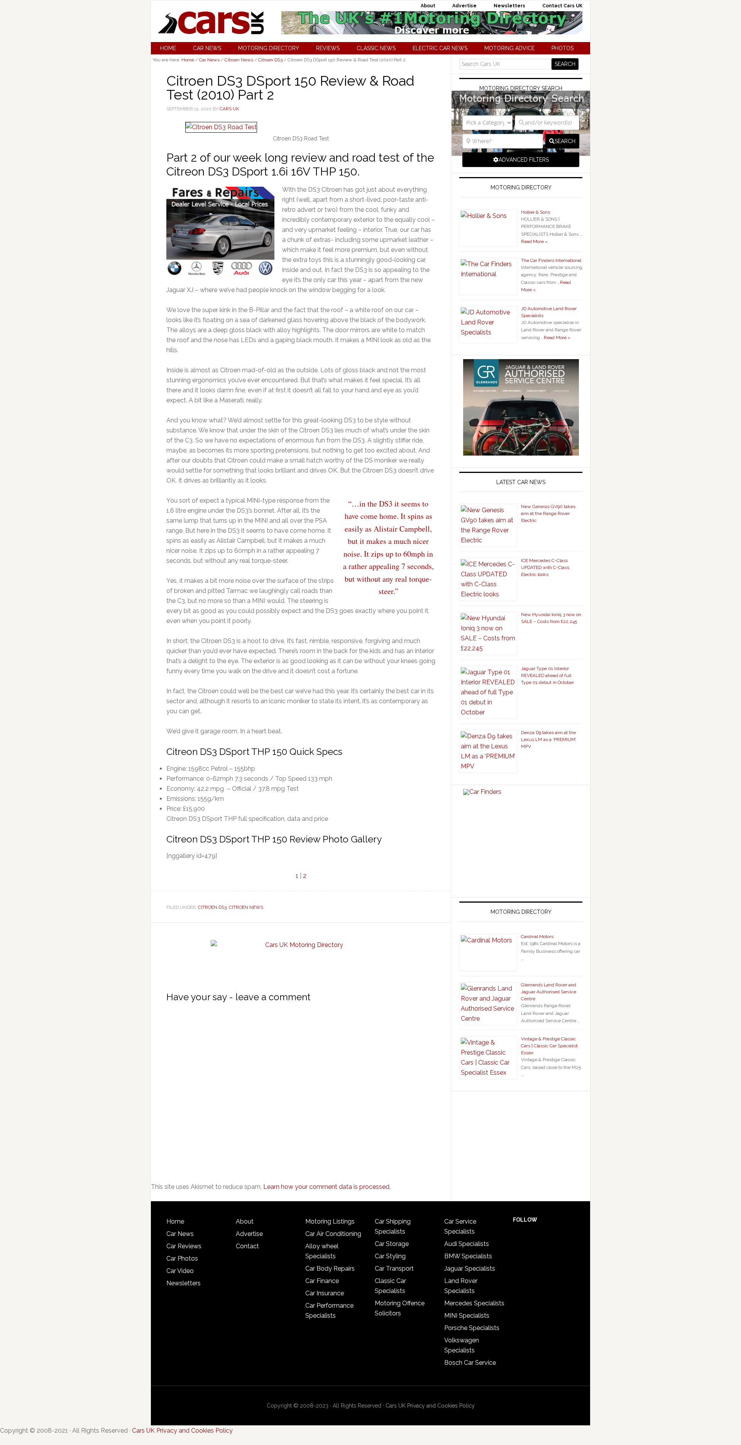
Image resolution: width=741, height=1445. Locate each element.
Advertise (249, 1233)
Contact (247, 1246)
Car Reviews (183, 1246)
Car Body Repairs (330, 1268)
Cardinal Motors (537, 936)
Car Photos (182, 1258)
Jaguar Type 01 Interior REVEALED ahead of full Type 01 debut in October (547, 675)
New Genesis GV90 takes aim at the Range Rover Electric (548, 513)
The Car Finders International (551, 260)
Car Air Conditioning (333, 1233)
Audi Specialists (466, 1243)
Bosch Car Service (470, 1362)
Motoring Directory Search (520, 88)
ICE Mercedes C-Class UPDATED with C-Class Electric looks (545, 567)
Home (175, 1221)
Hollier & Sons (535, 212)
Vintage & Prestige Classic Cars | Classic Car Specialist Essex (549, 1045)
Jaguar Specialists (469, 1268)
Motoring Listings (330, 1221)
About (245, 1221)
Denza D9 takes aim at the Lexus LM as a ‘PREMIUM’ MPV (548, 739)
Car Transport (394, 1268)
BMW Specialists (468, 1256)
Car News (180, 1233)
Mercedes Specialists (474, 1303)
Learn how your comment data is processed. (327, 1186)
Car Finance (322, 1281)
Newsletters (183, 1283)
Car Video (180, 1271)
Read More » (534, 241)
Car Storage (392, 1243)
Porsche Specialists (471, 1328)
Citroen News (246, 907)
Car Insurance (324, 1293)
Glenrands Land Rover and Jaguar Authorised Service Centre (548, 991)
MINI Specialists (466, 1315)
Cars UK (211, 22)
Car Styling (390, 1256)
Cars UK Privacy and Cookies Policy (430, 1406)
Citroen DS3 (212, 907)
